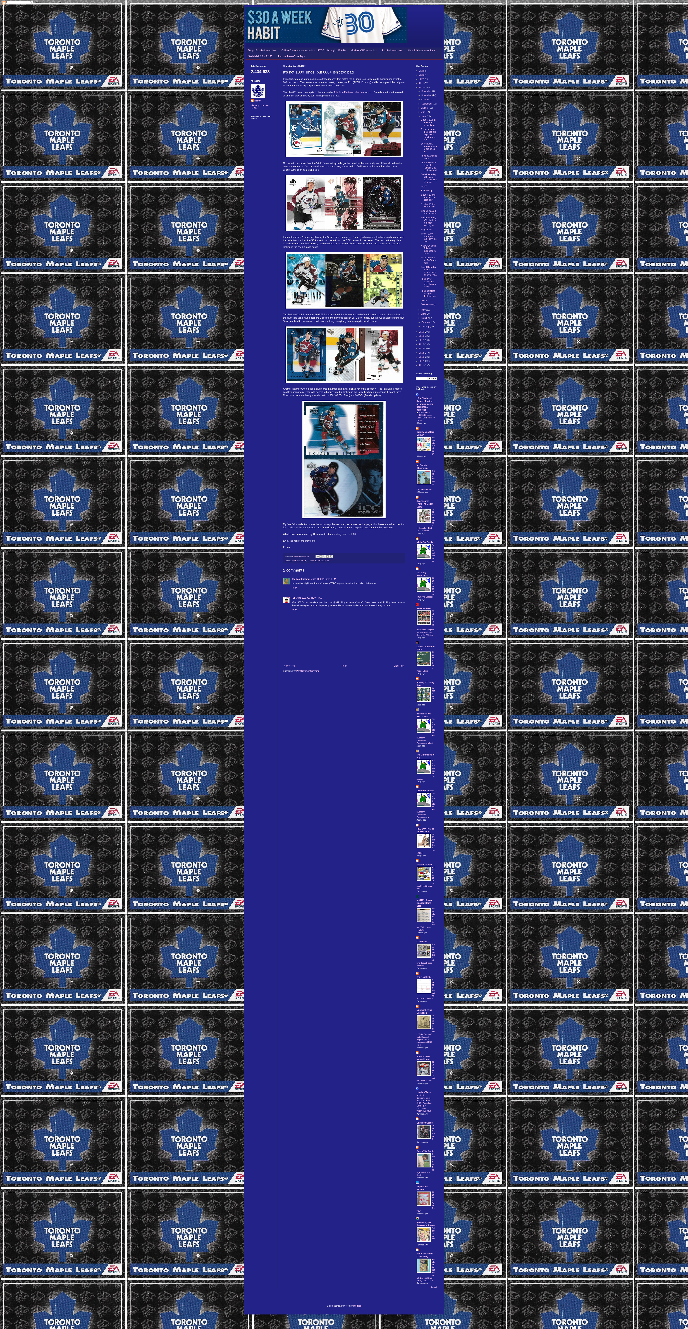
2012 (421, 361)
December (426, 91)
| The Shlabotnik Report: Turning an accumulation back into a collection (425, 404)
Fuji (293, 598)
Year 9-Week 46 (322, 561)
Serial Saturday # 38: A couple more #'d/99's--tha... (429, 271)
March (424, 318)
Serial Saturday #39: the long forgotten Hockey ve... (428, 221)
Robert (257, 101)
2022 (421, 79)
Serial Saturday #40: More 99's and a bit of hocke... (429, 178)
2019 (421, 332)
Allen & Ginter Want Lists (421, 50)
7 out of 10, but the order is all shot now (428, 122)
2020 (421, 87)
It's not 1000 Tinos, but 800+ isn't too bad (429, 238)
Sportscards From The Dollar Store (425, 504)
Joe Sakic (295, 561)
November (426, 95)
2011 (421, 365)
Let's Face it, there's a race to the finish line (429, 148)
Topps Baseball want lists (262, 50)
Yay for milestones (433, 553)
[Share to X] (324, 556)
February (426, 322)
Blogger (357, 1306)
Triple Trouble (433, 1233)
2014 (421, 353)
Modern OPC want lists (364, 50)
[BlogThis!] (320, 556)
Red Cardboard (424, 608)
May (423, 310)
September (427, 104)
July (423, 112)
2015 (421, 348)
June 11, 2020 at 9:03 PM (323, 579)
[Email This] (317, 556)
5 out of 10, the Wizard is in (428, 205)
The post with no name (429, 157)
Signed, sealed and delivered (429, 212)
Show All (434, 1287)
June (424, 116)
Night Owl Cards (425, 542)
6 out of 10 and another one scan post (428, 197)
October (425, 99)
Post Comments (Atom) (307, 671)
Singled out (426, 229)
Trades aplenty (428, 304)
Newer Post (289, 666)
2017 (421, 340)
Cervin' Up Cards (425, 1151)
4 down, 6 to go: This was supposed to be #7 (428, 250)
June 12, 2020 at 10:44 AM (309, 598)
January (425, 326)
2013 (421, 357)
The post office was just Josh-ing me (428, 293)
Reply (294, 588)
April (423, 314)
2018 (421, 336)
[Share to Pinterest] (331, 556)
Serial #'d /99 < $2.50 (260, 56)
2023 (421, 75)
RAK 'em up (427, 190)
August (425, 108)
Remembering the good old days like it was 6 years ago (428, 134)
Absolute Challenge (433, 446)
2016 (421, 344)
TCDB (303, 561)
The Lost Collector (301, 579)
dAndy (424, 300)
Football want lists (392, 50)
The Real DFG (424, 977)
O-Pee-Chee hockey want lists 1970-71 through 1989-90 (313, 50)
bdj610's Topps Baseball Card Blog (424, 903)
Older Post (399, 666)
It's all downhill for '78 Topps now (428, 260)
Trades (310, 561)
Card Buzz (422, 941)
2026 (421, 71)
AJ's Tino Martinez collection (349, 92)
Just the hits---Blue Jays (291, 56)
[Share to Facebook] (327, 556)
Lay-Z (424, 186)
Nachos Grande (425, 864)
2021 (421, 83)
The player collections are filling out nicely (428, 283)
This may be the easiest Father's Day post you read (429, 166)
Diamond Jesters (425, 790)
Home (345, 666)
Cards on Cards (425, 1123)
